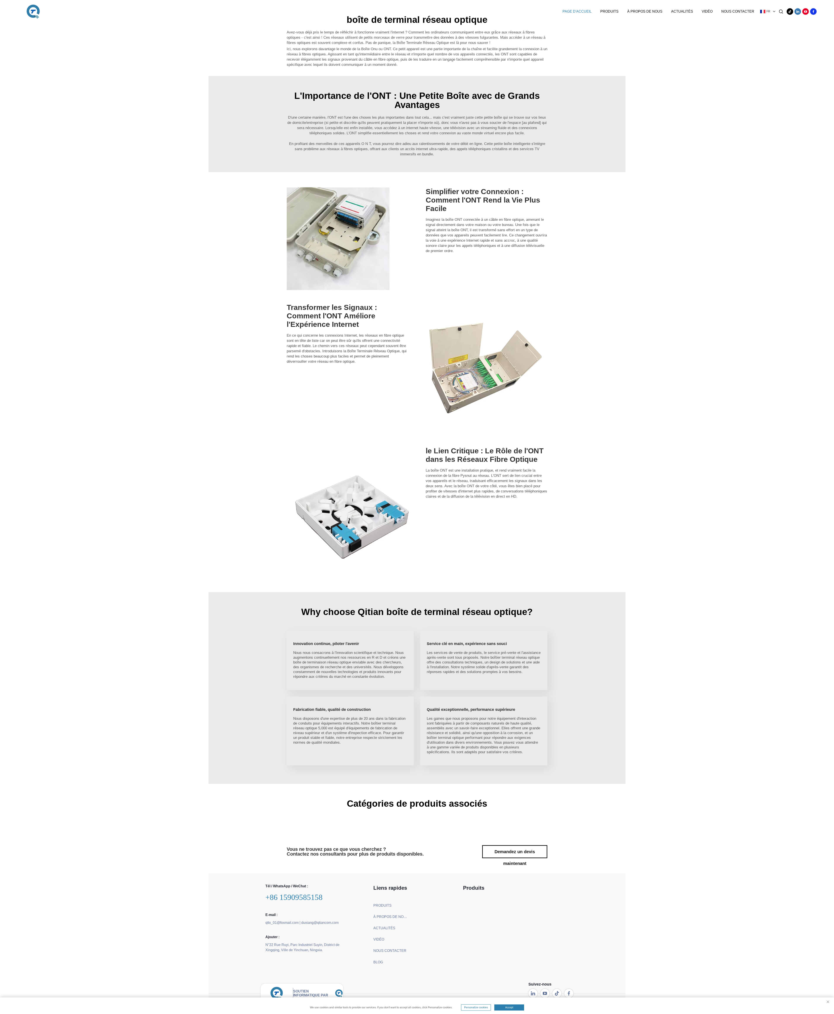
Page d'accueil (577, 11)
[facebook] (813, 11)
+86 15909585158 (294, 897)
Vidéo (707, 11)
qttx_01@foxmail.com (282, 922)
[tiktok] (790, 11)
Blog (378, 962)
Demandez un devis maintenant (515, 853)
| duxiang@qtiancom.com (319, 922)
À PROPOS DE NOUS (644, 11)
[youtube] (805, 11)
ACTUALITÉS (682, 11)
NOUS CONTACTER (737, 11)
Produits (609, 11)
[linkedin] (797, 11)
